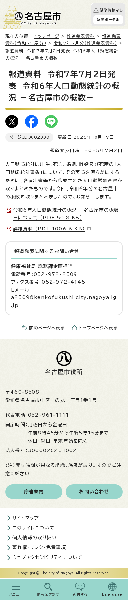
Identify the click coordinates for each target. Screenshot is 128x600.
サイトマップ (25, 518)
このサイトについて (33, 528)
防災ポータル (108, 19)
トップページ (46, 36)
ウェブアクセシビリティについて (47, 557)
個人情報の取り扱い (34, 537)
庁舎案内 (34, 491)
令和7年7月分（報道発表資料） (85, 43)
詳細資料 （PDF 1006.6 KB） (49, 229)
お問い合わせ (94, 491)
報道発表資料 (81, 36)
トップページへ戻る (98, 328)
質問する (80, 594)
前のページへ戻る (47, 328)
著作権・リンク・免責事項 (39, 547)
